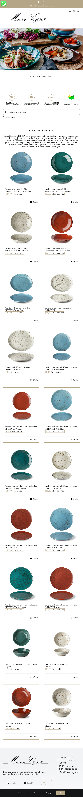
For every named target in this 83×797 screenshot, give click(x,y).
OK (61, 793)
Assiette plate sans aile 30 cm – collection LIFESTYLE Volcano (61, 606)
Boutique (39, 76)
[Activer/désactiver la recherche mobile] (74, 11)
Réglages (49, 793)
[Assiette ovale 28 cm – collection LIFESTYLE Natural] (21, 346)
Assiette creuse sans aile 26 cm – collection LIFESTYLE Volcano (57, 249)
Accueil (32, 76)
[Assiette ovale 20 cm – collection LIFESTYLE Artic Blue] (21, 287)
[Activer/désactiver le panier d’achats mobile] (70, 11)
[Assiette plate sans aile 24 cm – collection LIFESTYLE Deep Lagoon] (21, 465)
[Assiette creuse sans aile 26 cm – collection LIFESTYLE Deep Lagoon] (62, 168)
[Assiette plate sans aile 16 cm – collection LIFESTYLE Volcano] (21, 405)
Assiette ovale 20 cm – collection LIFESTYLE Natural (58, 309)
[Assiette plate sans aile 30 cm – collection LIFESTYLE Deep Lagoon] (21, 584)
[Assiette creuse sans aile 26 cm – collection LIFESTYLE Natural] (21, 227)
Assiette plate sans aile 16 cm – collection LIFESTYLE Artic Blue (61, 368)
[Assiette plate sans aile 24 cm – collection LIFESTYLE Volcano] (21, 524)
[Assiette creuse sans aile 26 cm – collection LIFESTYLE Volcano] (62, 227)
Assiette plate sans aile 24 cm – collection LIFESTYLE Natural (61, 487)
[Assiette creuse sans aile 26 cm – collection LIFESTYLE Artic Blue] (21, 168)
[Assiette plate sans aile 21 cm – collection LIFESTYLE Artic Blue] (62, 405)
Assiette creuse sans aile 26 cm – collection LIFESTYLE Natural (17, 249)
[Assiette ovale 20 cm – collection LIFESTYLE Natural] (62, 287)
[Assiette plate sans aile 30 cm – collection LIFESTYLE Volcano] (62, 584)
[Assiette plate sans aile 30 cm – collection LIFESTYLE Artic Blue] (62, 524)
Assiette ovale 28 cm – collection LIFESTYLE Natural (17, 368)
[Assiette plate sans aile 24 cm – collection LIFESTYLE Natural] (62, 465)
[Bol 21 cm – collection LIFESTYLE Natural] (62, 702)
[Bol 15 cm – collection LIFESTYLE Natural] (62, 643)
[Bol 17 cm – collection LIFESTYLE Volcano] (21, 702)
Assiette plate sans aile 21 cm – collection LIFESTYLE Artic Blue (61, 428)
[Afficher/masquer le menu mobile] (78, 11)
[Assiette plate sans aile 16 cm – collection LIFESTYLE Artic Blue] (62, 346)
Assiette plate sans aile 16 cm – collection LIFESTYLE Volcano (21, 428)
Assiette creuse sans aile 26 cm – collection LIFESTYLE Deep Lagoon (59, 190)
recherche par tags (13, 117)
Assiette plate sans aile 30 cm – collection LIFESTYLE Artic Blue (61, 546)
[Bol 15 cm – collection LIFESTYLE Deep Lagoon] (21, 643)
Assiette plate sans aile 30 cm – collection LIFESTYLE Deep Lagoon (21, 606)
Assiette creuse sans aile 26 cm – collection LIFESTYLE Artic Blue (18, 190)
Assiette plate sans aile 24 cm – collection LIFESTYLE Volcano (21, 546)
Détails (35, 202)
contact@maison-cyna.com (46, 6)
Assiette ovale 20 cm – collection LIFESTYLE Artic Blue (17, 309)
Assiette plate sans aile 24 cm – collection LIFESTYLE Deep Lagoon (21, 487)
